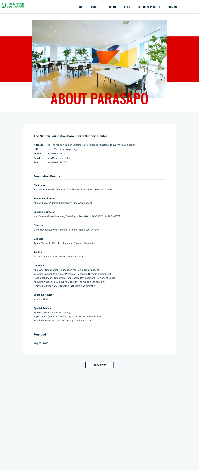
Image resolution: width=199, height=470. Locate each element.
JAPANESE (99, 365)
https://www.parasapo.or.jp (63, 149)
